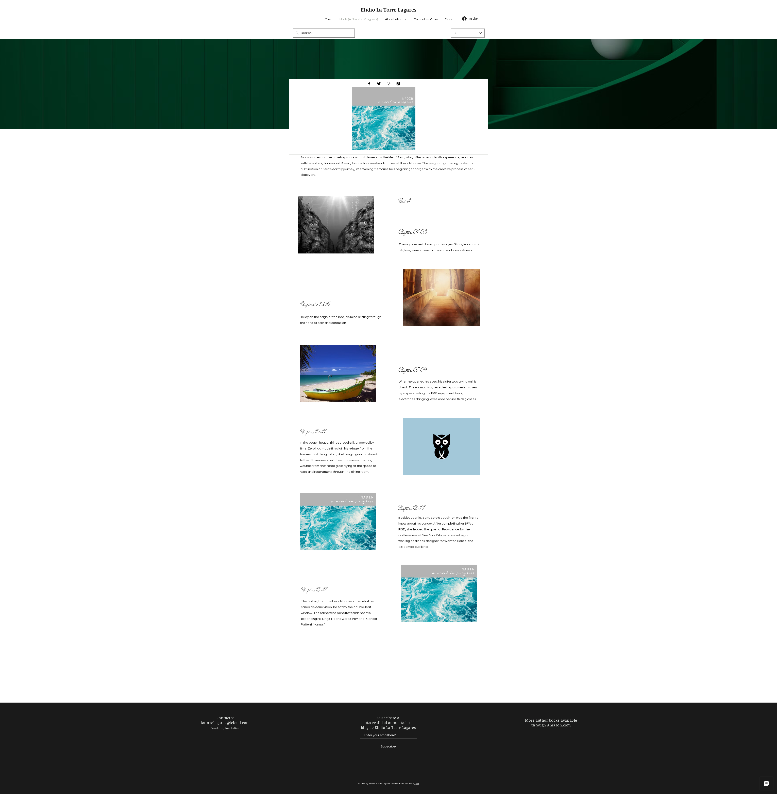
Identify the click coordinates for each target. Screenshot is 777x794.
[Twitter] (379, 83)
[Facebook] (369, 83)
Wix (417, 783)
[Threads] (398, 83)
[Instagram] (388, 83)
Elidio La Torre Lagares (388, 9)
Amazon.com (559, 725)
